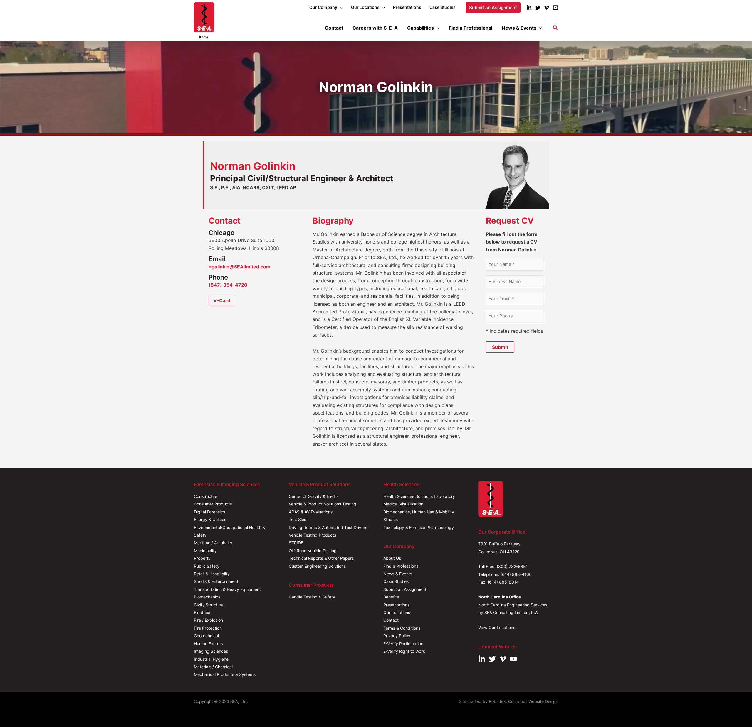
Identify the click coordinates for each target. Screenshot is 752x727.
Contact (391, 620)
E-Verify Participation (403, 643)
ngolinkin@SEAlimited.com (240, 267)
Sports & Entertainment (216, 581)
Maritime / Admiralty (213, 542)
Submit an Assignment (404, 589)
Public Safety (206, 566)
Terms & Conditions (401, 627)
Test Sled (298, 519)
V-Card (221, 300)
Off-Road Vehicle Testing (313, 550)
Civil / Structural (209, 604)
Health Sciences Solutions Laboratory (419, 496)
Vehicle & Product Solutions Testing (322, 503)
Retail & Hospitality (212, 573)
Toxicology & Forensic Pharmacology (418, 527)
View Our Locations (496, 627)
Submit (500, 347)
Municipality (205, 550)
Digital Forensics (209, 511)
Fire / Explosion (208, 620)
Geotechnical (206, 635)
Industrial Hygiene (211, 659)
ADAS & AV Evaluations (311, 511)
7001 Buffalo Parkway (499, 543)
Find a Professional (401, 566)
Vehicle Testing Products (312, 534)
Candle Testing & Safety (312, 596)
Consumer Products (213, 503)
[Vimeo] (546, 7)
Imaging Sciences (211, 651)
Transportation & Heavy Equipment (227, 589)
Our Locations (396, 612)
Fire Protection (208, 627)
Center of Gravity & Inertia (314, 496)
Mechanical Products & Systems (225, 674)
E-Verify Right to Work (404, 651)
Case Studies (396, 581)
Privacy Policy (396, 635)
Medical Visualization (403, 503)
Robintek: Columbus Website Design (523, 701)
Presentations (396, 604)
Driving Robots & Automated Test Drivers (328, 527)
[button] (340, 7)
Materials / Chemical (213, 666)
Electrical (202, 612)
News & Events (397, 573)
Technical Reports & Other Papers (321, 558)
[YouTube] (555, 7)
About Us (392, 558)
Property (202, 558)
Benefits (391, 596)
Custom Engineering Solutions (317, 566)
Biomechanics (207, 596)
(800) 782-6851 (512, 566)
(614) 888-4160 (516, 574)
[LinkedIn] (529, 7)
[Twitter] (537, 7)
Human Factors (208, 643)
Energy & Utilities (210, 519)
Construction (206, 496)
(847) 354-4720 (228, 285)
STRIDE (296, 542)
